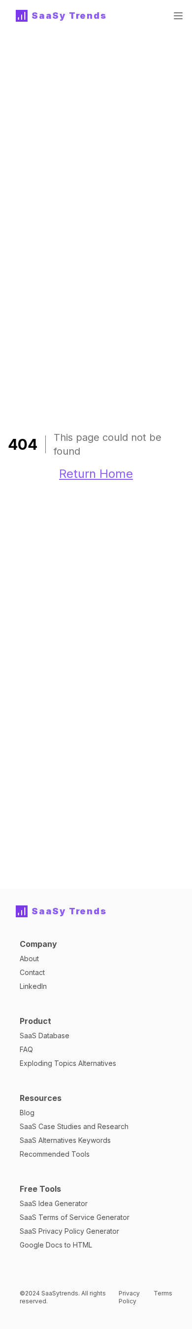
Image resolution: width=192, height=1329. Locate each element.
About (29, 958)
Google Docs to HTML (56, 1245)
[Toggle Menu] (178, 16)
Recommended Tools (55, 1154)
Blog (27, 1112)
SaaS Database (44, 1035)
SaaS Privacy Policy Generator (69, 1231)
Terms (163, 1293)
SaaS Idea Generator (54, 1203)
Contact (32, 972)
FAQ (26, 1049)
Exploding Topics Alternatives (68, 1063)
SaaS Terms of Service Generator (74, 1217)
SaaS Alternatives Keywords (65, 1140)
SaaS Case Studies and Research (74, 1126)
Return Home (96, 474)
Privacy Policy (129, 1297)
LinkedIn (33, 986)
